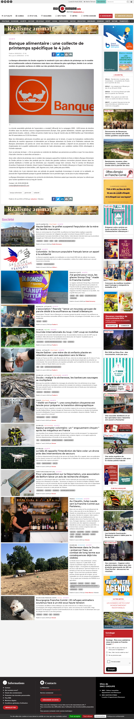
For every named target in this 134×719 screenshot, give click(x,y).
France (38, 249)
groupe (39, 321)
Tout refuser (87, 716)
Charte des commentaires (13, 693)
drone (38, 463)
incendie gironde (45, 440)
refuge (45, 614)
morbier (93, 534)
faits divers (47, 392)
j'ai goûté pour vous (90, 295)
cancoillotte (80, 532)
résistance (56, 490)
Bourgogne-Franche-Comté (46, 598)
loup (65, 341)
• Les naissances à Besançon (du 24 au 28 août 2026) (117, 87)
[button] (128, 2)
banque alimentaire (16, 192)
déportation (40, 490)
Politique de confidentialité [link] (115, 716)
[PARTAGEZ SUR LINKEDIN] (62, 55)
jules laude (86, 534)
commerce (95, 532)
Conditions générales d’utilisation (16, 703)
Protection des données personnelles (17, 695)
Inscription (111, 325)
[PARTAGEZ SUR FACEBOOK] (54, 55)
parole (44, 321)
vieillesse (54, 417)
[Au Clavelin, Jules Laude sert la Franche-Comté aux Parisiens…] (34, 506)
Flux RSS (8, 698)
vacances (56, 614)
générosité (28, 192)
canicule (80, 583)
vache (80, 589)
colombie (39, 264)
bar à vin (73, 532)
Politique (53, 224)
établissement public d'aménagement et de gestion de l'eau (84, 586)
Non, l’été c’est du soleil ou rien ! (119, 652)
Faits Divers (57, 375)
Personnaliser (100, 716)
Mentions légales (10, 700)
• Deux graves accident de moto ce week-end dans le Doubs (116, 98)
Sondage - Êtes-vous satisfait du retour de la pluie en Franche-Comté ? (118, 642)
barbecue (39, 392)
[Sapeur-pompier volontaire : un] (18, 432)
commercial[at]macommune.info (51, 695)
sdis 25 (55, 463)
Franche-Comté (75, 272)
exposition (48, 490)
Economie (79, 499)
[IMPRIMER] (71, 55)
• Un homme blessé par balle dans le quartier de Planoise (117, 92)
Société (12, 39)
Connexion (125, 325)
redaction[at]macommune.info (50, 690)
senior (48, 417)
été (77, 295)
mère (51, 241)
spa (51, 614)
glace (81, 295)
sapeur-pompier (68, 440)
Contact (7, 687)
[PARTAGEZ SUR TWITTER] (58, 55)
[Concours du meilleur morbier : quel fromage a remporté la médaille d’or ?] (118, 271)
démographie (40, 417)
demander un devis (51, 700)
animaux (39, 614)
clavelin (88, 532)
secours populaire (49, 264)
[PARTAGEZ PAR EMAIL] (66, 55)
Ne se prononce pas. (115, 655)
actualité (48, 306)
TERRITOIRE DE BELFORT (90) (45, 471)
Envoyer (111, 669)
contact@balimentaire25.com (19, 185)
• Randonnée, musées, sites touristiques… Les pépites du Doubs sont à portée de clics (117, 81)
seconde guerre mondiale (68, 490)
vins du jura (78, 536)
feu (38, 440)
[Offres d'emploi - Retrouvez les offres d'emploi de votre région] (118, 177)
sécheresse (55, 392)
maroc (46, 241)
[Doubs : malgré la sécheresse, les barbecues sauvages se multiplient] (18, 382)
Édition (70, 12)
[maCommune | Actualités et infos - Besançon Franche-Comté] (67, 8)
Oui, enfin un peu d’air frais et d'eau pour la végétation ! (118, 648)
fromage (78, 534)
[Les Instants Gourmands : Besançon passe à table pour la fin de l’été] (118, 521)
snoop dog (73, 298)
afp (38, 367)
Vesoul (38, 350)
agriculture (73, 583)
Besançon (39, 306)
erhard (72, 295)
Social (59, 598)
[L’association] (18, 313)
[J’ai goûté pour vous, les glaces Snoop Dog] (34, 279)
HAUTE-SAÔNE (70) (42, 224)
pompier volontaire (57, 440)
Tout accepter (75, 716)
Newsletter (10, 707)
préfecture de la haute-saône (67, 241)
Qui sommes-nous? (11, 690)
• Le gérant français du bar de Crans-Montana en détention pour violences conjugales (117, 104)
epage (93, 583)
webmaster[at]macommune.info (50, 713)
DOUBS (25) (39, 329)
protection (71, 341)
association (40, 341)
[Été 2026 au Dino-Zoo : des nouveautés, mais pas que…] (118, 340)
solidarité (36, 192)
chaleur (87, 583)
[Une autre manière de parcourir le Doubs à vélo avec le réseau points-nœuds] (118, 444)
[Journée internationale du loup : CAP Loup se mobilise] (18, 337)
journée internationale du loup (53, 341)
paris (72, 536)
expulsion (39, 241)
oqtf (56, 241)
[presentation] (105, 500)
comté (72, 534)
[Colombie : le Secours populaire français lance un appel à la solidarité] (18, 256)
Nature (47, 329)
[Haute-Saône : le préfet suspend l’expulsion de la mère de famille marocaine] (18, 231)
